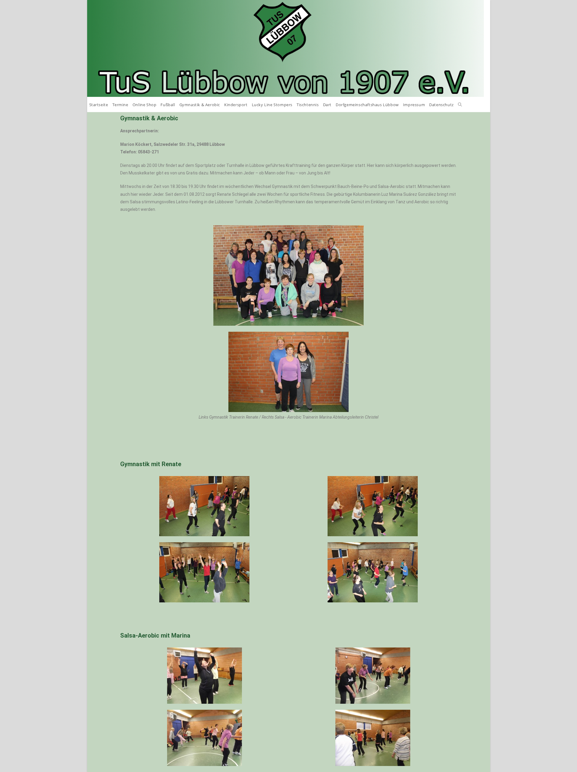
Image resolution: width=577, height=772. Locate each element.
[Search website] (460, 104)
